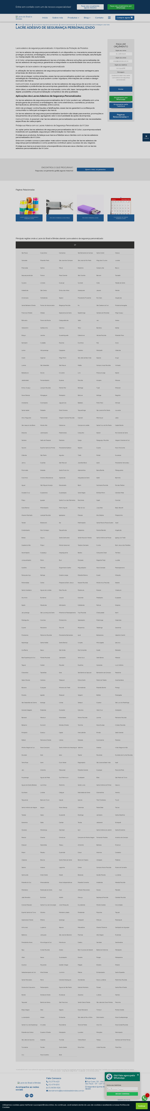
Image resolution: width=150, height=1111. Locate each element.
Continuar (141, 1106)
